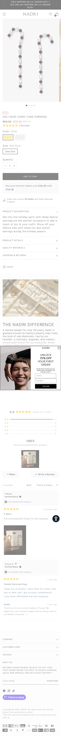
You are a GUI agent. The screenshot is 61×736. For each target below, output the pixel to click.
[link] (46, 348)
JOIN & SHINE (45, 386)
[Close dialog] (59, 348)
